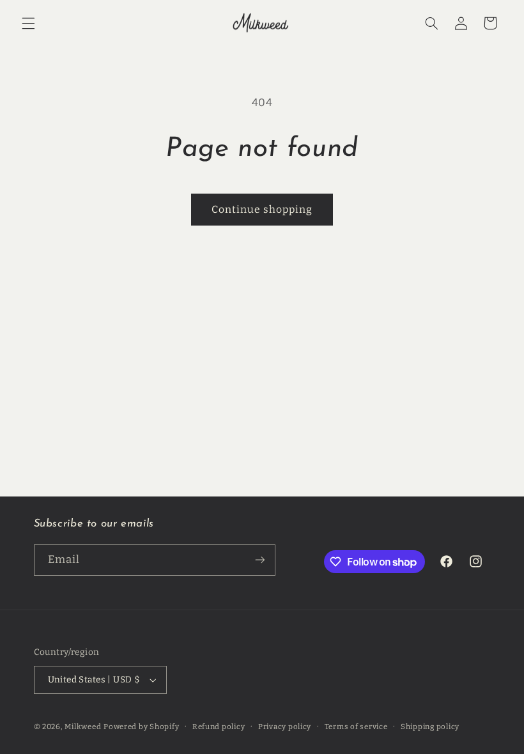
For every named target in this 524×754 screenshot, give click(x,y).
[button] (28, 23)
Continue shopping (262, 209)
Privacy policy (284, 726)
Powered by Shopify (141, 726)
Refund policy (218, 726)
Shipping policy (430, 726)
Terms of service (356, 726)
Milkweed (83, 726)
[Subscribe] (259, 560)
